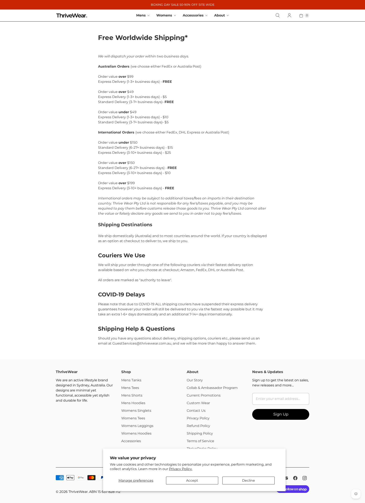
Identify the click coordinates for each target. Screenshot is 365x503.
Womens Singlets (136, 411)
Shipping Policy (200, 433)
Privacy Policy (198, 418)
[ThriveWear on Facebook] (295, 478)
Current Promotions (204, 395)
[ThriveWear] (71, 15)
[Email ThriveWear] (286, 478)
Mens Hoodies (133, 403)
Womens (164, 15)
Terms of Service (200, 441)
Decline (248, 480)
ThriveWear (78, 492)
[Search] (277, 15)
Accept (192, 480)
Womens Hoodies (136, 433)
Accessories (193, 15)
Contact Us (196, 411)
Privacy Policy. (180, 469)
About (219, 15)
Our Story (195, 380)
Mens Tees (130, 388)
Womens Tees (133, 418)
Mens (141, 15)
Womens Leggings (137, 426)
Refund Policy (198, 426)
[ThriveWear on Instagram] (304, 478)
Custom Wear (198, 403)
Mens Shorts (131, 395)
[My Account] (289, 15)
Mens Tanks (131, 380)
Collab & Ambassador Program (212, 388)
